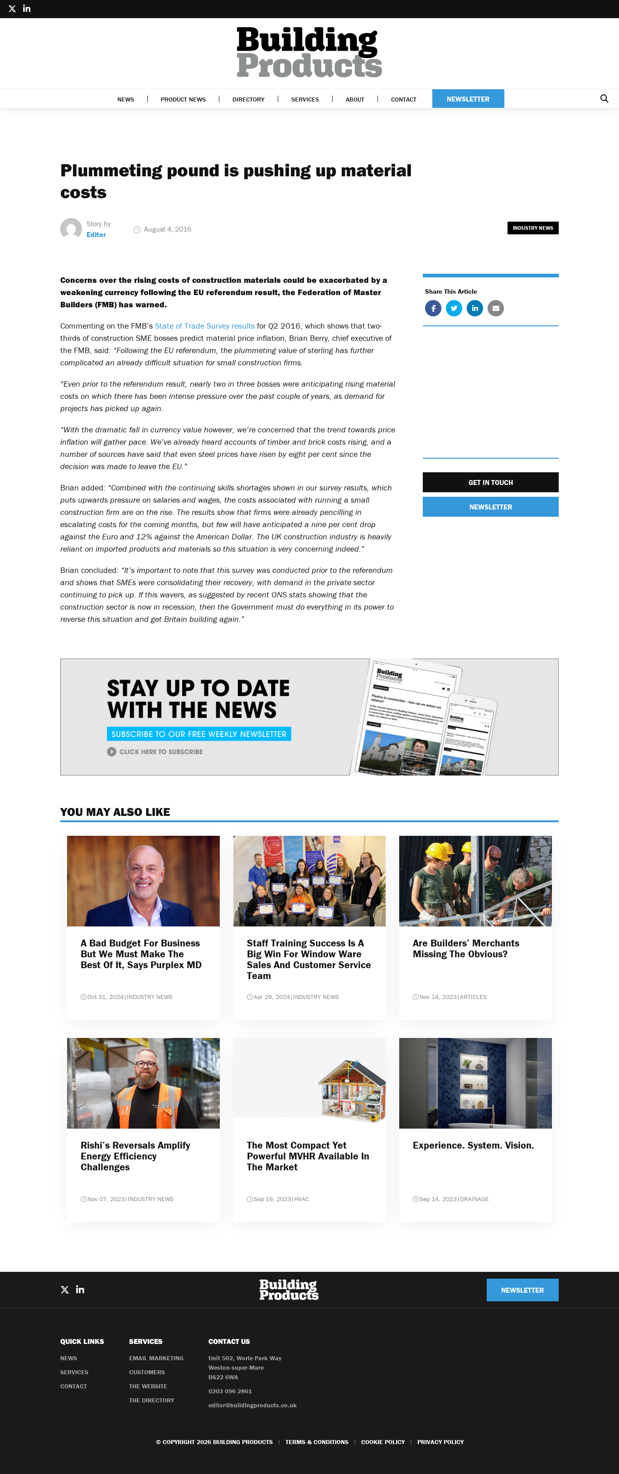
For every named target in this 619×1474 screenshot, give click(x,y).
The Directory (151, 1400)
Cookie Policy (383, 1442)
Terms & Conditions (316, 1442)
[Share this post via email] (496, 309)
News (125, 99)
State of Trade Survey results (205, 325)
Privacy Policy (440, 1442)
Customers (147, 1372)
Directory (248, 99)
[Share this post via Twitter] (454, 309)
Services (305, 99)
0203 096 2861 (230, 1391)
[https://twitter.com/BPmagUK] (12, 9)
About (355, 99)
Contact (403, 99)
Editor (96, 234)
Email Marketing (156, 1358)
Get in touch (491, 482)
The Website (148, 1386)
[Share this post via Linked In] (475, 309)
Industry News (533, 227)
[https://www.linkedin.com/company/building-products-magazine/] (26, 9)
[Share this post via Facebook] (433, 309)
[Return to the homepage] (309, 52)
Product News (183, 99)
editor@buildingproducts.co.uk (252, 1405)
